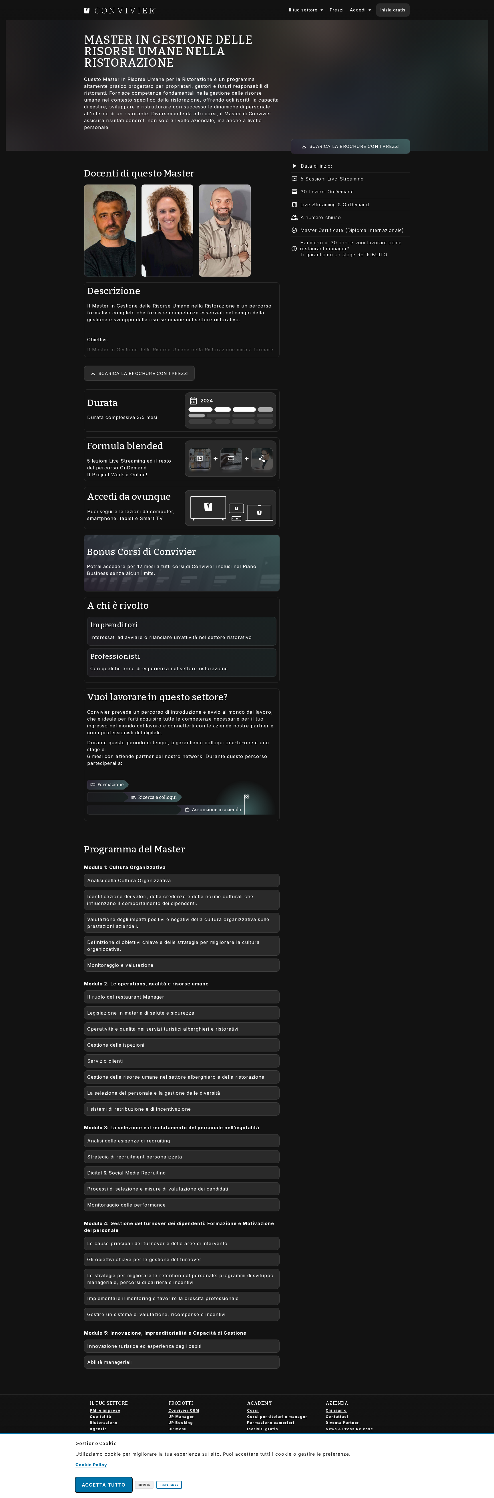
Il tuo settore (303, 10)
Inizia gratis (393, 10)
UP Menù (177, 1429)
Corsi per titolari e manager (277, 1416)
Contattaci (337, 1416)
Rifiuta (144, 1484)
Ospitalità (100, 1416)
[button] (350, 166)
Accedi (358, 10)
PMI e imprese (105, 1410)
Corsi (253, 1410)
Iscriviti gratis (262, 1429)
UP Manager (181, 1416)
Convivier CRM (183, 1410)
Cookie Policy (91, 1464)
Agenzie (98, 1429)
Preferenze (169, 1484)
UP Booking (180, 1422)
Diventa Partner (342, 1422)
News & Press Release (349, 1429)
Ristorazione (103, 1422)
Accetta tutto (104, 1485)
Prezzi (337, 10)
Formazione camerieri (270, 1422)
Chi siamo (336, 1410)
